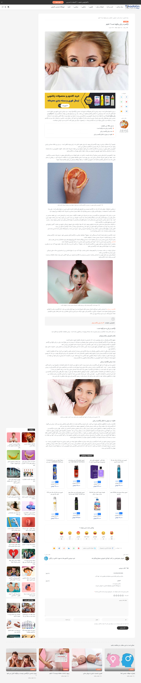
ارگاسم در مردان (111, 309)
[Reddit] (121, 107)
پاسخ (47, 573)
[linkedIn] (69, 548)
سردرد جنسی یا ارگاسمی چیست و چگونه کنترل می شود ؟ (21, 674)
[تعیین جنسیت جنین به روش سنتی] (87, 659)
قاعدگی (113, 242)
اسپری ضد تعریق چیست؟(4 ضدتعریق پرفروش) (29, 631)
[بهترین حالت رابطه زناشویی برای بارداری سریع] (28, 571)
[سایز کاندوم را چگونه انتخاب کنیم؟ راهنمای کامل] (13, 522)
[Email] (121, 111)
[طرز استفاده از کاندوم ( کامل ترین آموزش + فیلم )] (13, 455)
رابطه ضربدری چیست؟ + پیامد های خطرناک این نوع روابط (29, 562)
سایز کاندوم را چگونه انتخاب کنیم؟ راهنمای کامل (14, 529)
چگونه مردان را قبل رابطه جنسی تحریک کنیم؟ (14, 561)
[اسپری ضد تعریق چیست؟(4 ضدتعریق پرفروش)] (28, 624)
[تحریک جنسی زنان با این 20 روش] (13, 490)
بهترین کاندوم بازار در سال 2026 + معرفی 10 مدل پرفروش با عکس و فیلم (13, 481)
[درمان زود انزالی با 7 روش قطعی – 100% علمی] (13, 587)
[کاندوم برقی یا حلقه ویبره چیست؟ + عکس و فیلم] (28, 506)
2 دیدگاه (125, 27)
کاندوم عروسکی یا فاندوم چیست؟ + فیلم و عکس (14, 579)
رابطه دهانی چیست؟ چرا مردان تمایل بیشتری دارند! (14, 545)
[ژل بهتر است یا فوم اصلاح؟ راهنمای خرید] (13, 624)
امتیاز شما (126, 595)
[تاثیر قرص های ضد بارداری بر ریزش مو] (124, 124)
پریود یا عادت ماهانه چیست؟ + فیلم (59, 673)
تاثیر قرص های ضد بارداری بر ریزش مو (124, 131)
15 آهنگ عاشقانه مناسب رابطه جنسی (29, 445)
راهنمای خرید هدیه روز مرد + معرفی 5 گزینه (14, 615)
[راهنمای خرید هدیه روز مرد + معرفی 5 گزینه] (13, 608)
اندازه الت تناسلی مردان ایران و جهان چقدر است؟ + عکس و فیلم (28, 463)
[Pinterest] (126, 102)
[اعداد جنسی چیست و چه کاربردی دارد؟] (28, 587)
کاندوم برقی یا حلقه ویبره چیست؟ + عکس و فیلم (29, 513)
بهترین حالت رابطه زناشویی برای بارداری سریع (29, 579)
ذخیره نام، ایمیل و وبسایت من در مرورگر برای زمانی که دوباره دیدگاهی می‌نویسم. (110, 624)
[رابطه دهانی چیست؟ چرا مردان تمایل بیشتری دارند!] (13, 538)
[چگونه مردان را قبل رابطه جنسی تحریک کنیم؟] (13, 554)
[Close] (2, 2)
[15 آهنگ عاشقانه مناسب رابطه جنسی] (28, 437)
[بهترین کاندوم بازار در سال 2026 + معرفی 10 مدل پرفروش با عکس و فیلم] (13, 473)
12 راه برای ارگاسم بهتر (98, 323)
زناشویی (125, 21)
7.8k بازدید (111, 27)
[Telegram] (126, 111)
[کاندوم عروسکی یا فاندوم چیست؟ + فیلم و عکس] (13, 571)
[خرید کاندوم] (80, 101)
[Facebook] (126, 97)
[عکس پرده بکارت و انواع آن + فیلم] (28, 473)
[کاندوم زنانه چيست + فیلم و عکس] (28, 538)
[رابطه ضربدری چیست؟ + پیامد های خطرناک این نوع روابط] (28, 554)
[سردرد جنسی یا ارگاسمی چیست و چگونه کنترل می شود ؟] (21, 659)
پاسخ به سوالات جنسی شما (128, 673)
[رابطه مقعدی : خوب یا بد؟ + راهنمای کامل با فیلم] (28, 522)
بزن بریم (58, 2)
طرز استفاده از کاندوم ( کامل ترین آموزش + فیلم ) (14, 462)
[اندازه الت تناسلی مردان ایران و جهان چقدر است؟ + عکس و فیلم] (28, 455)
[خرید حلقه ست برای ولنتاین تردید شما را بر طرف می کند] (28, 608)
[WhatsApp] (121, 102)
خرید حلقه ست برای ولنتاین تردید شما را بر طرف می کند (29, 615)
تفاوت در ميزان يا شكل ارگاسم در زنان (103, 134)
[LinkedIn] (126, 107)
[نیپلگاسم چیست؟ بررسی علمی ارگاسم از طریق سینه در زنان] (13, 437)
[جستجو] (3, 7)
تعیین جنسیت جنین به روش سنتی (92, 673)
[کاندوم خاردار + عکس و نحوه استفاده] (28, 490)
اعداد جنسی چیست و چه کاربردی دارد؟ (29, 595)
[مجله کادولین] (132, 7)
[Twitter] (121, 97)
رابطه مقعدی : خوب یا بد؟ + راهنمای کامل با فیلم (28, 529)
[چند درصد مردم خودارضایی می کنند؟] (13, 506)
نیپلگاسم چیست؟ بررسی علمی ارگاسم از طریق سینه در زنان (14, 445)
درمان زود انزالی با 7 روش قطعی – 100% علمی (14, 595)
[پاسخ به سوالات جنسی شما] (120, 659)
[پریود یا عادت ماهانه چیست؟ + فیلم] (54, 659)
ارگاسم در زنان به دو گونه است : (104, 128)
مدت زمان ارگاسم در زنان (106, 131)
